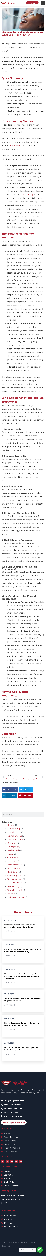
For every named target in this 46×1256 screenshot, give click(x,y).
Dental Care (13, 832)
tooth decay (27, 194)
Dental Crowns (14, 836)
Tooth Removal (14, 890)
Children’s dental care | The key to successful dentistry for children (19, 926)
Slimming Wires (15, 875)
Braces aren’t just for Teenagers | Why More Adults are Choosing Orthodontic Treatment (21, 976)
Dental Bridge (14, 828)
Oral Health (12, 857)
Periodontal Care (15, 865)
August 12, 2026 (10, 920)
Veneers (11, 894)
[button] (43, 3)
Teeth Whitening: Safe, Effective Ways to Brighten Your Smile (22, 999)
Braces (10, 825)
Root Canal (12, 872)
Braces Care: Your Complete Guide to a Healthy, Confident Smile (21, 1024)
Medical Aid (13, 850)
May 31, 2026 (9, 994)
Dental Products (15, 839)
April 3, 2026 (9, 1043)
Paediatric (12, 861)
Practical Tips (13, 868)
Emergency (13, 847)
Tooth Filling (13, 886)
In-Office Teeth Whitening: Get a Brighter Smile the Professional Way (23, 950)
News (10, 854)
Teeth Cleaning (14, 879)
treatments (15, 146)
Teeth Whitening (15, 883)
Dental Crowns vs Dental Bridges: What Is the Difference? (22, 1049)
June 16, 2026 (9, 945)
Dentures (11, 843)
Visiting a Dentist (15, 897)
